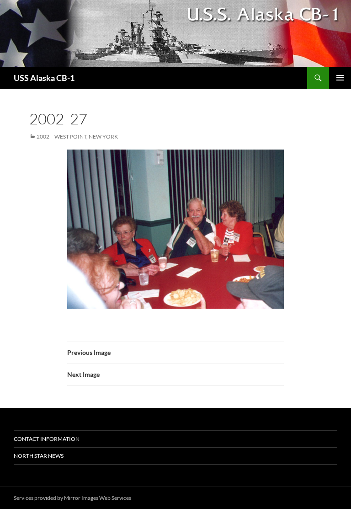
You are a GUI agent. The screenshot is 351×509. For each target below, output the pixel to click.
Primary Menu (340, 78)
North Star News (39, 455)
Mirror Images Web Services (97, 497)
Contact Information (47, 438)
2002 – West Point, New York (77, 136)
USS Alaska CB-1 (44, 78)
